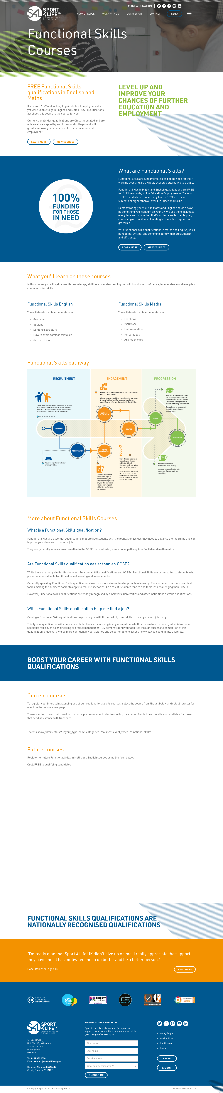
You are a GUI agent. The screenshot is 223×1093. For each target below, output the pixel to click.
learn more (39, 141)
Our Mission (134, 13)
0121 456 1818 (38, 1058)
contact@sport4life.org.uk (47, 1061)
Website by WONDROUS (184, 1088)
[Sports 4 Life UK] (42, 1029)
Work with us (110, 13)
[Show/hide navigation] (189, 13)
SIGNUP (166, 1067)
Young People (86, 13)
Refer (174, 13)
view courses (157, 247)
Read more (185, 969)
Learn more (130, 247)
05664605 (51, 1066)
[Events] (69, 12)
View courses (65, 141)
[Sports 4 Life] (44, 11)
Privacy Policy (63, 1088)
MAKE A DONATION (140, 6)
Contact (155, 13)
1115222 (48, 1070)
